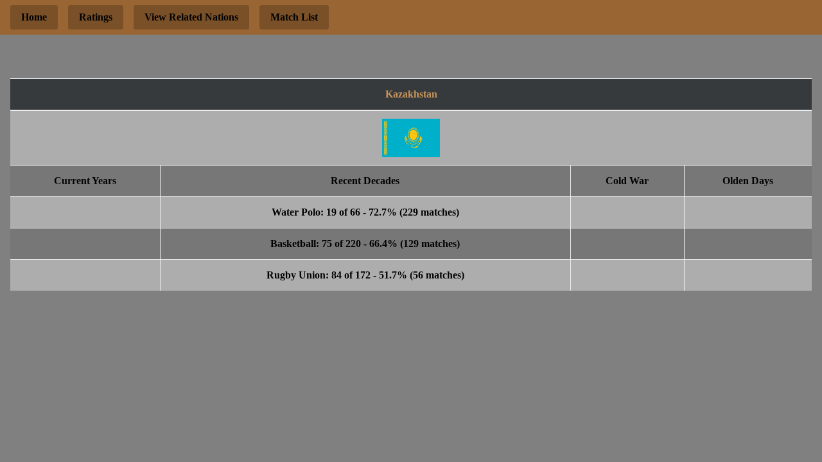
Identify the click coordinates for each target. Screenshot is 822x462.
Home (34, 17)
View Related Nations (191, 17)
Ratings (95, 17)
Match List (294, 17)
